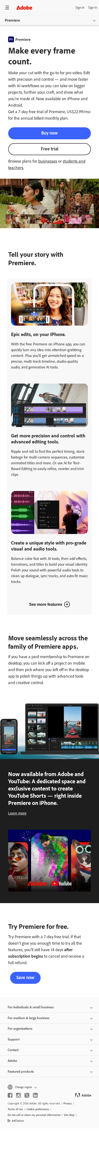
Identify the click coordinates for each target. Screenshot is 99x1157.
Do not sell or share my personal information (34, 1115)
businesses (47, 161)
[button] (49, 1087)
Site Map (69, 1115)
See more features (45, 604)
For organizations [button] (20, 1029)
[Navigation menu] (7, 7)
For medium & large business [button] (29, 1018)
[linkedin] (35, 1095)
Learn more (17, 813)
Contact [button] (13, 1050)
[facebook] (10, 1095)
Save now (25, 977)
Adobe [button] (12, 1061)
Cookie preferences (37, 1109)
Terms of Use (15, 1109)
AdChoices (18, 1120)
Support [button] (13, 1039)
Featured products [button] (21, 1072)
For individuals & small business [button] (31, 1007)
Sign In (79, 8)
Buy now (49, 133)
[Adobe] (24, 7)
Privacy (67, 1103)
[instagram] (18, 1095)
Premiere (12, 20)
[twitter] (27, 1095)
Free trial (49, 149)
